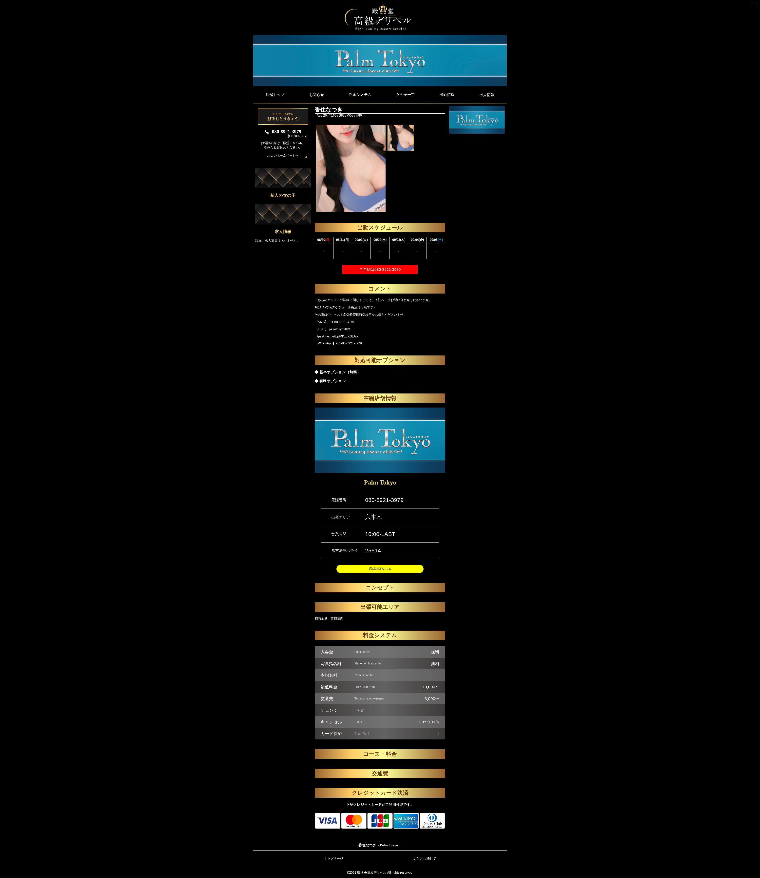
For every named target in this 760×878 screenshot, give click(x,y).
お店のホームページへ (283, 155)
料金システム (360, 95)
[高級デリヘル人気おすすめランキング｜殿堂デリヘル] (380, 29)
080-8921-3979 (384, 500)
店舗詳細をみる (380, 568)
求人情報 (486, 95)
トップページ (333, 858)
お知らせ (316, 95)
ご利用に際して (425, 858)
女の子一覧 (405, 95)
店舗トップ (275, 95)
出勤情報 (447, 95)
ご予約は (380, 269)
